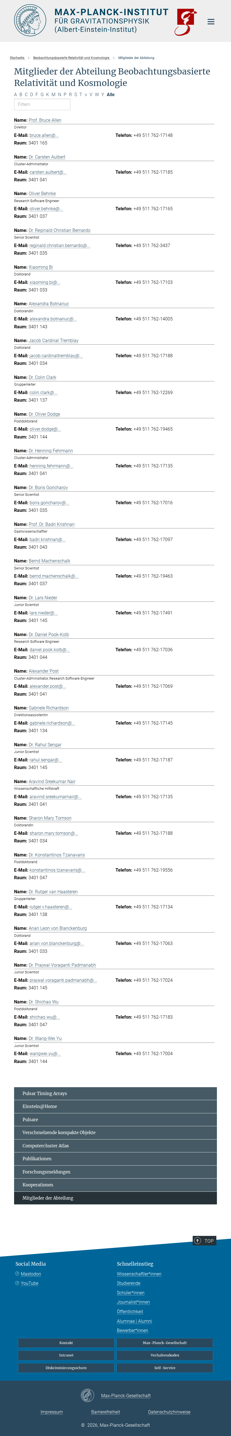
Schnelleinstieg (135, 1264)
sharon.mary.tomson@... (54, 833)
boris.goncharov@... (49, 502)
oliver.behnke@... (46, 208)
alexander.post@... (48, 686)
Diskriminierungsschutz (66, 1368)
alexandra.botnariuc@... (53, 319)
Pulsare (30, 1119)
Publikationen (37, 1158)
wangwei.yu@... (45, 1053)
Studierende (128, 1283)
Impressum (52, 1412)
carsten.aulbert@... (48, 172)
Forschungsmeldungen (46, 1172)
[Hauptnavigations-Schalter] (211, 21)
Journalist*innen (133, 1302)
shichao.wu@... (45, 1017)
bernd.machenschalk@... (54, 576)
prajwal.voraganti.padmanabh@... (63, 980)
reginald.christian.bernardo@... (60, 245)
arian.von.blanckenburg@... (57, 943)
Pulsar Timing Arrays (45, 1093)
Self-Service (165, 1368)
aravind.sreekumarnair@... (56, 796)
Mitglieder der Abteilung (48, 1198)
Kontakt (66, 1343)
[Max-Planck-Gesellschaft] (91, 1396)
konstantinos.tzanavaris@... (57, 870)
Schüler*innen (131, 1292)
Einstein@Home (40, 1106)
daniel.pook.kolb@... (50, 649)
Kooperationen (38, 1185)
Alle (111, 94)
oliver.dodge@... (45, 429)
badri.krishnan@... (48, 539)
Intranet (66, 1355)
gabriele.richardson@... (52, 723)
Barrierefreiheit (105, 1412)
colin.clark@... (43, 392)
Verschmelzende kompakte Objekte (59, 1132)
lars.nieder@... (44, 613)
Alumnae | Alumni (134, 1321)
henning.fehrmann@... (52, 466)
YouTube (29, 1283)
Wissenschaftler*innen (139, 1274)
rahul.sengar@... (46, 760)
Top (209, 1241)
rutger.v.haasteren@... (51, 907)
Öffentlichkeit (130, 1311)
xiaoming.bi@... (45, 282)
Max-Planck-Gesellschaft (165, 1343)
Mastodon (31, 1274)
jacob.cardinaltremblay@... (56, 355)
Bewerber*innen (132, 1330)
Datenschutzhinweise (169, 1412)
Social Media (30, 1264)
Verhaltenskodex (165, 1355)
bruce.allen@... (44, 135)
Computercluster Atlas (46, 1145)
